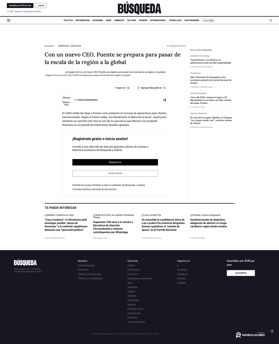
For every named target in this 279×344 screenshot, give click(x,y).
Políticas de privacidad (89, 274)
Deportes (132, 296)
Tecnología (175, 20)
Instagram (182, 274)
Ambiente (119, 20)
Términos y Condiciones (90, 278)
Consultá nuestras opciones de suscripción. (94, 189)
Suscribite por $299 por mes (20, 5)
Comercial (83, 269)
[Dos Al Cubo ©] (250, 337)
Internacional (158, 20)
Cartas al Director (136, 322)
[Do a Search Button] (270, 20)
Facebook (182, 269)
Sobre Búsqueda (86, 265)
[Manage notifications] (272, 331)
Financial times (135, 309)
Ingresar (41, 5)
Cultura (131, 20)
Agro (108, 20)
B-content (132, 317)
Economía (97, 20)
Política (68, 20)
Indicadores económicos (139, 278)
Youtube (181, 278)
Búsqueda (49, 46)
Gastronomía (191, 20)
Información (83, 20)
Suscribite (241, 273)
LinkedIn (181, 282)
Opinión (143, 20)
